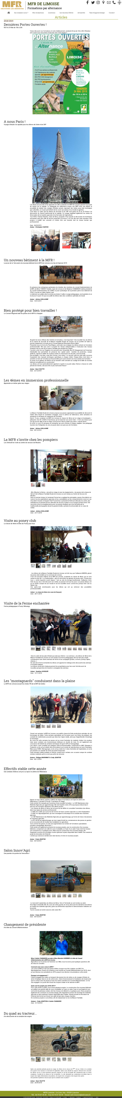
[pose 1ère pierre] (61, 284)
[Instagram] (98, 4)
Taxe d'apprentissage (97, 13)
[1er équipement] (61, 336)
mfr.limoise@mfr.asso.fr (80, 1095)
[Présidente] (61, 955)
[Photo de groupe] (61, 798)
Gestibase (78, 1097)
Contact (112, 13)
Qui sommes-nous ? (21, 13)
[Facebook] (87, 4)
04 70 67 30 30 (41, 1095)
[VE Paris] (61, 203)
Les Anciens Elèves (66, 13)
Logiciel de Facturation (88, 1097)
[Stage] (61, 409)
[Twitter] (92, 4)
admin (97, 1097)
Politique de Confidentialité (55, 1097)
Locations (51, 13)
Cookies (65, 1097)
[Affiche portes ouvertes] (61, 114)
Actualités (81, 13)
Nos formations (38, 13)
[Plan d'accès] (103, 4)
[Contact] (108, 4)
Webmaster (72, 1097)
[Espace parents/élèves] (119, 4)
